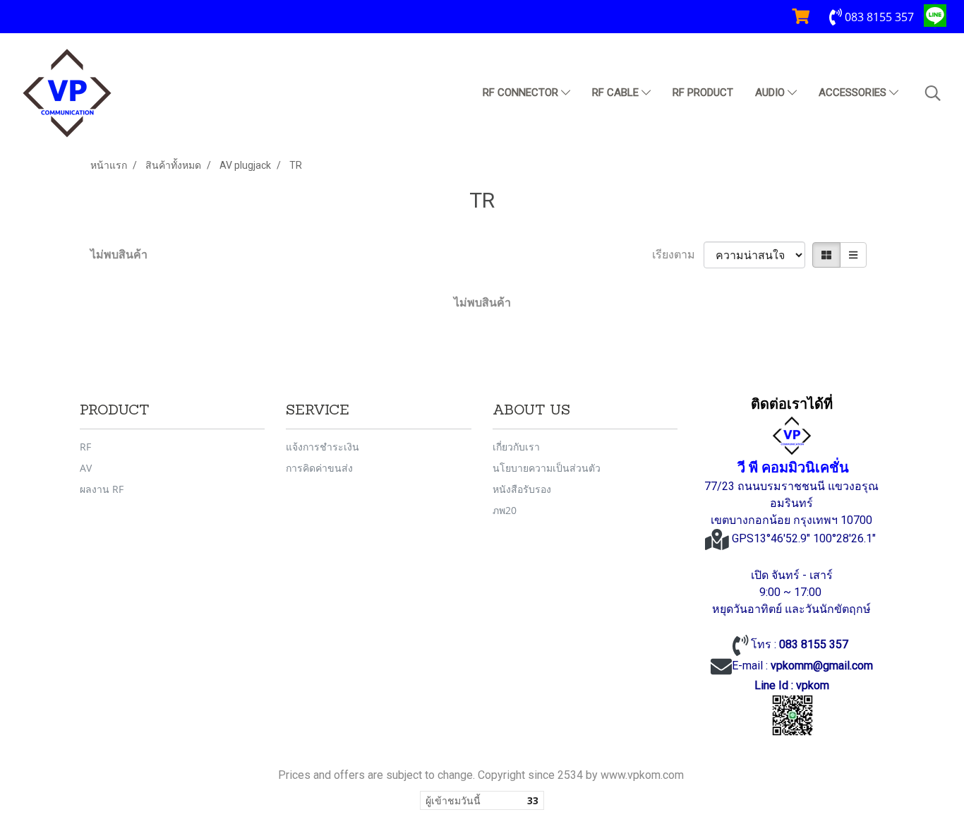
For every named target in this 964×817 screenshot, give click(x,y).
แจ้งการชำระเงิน (322, 446)
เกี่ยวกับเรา (516, 446)
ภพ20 (505, 510)
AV (86, 468)
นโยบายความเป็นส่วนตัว (547, 468)
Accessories (854, 92)
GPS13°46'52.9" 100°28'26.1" (805, 538)
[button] (932, 93)
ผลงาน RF (101, 489)
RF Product (703, 92)
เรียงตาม (678, 254)
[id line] (792, 715)
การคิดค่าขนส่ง (319, 468)
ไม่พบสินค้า (118, 254)
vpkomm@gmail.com (822, 665)
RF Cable (616, 92)
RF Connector (522, 92)
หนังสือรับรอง (522, 489)
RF (85, 446)
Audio (771, 92)
